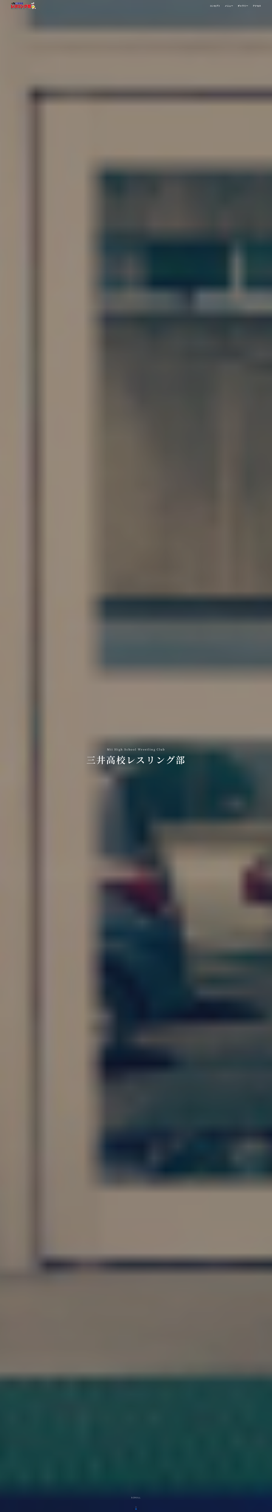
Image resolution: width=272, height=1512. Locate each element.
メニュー (229, 6)
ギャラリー (243, 6)
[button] (133, 1509)
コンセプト (215, 6)
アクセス (257, 6)
